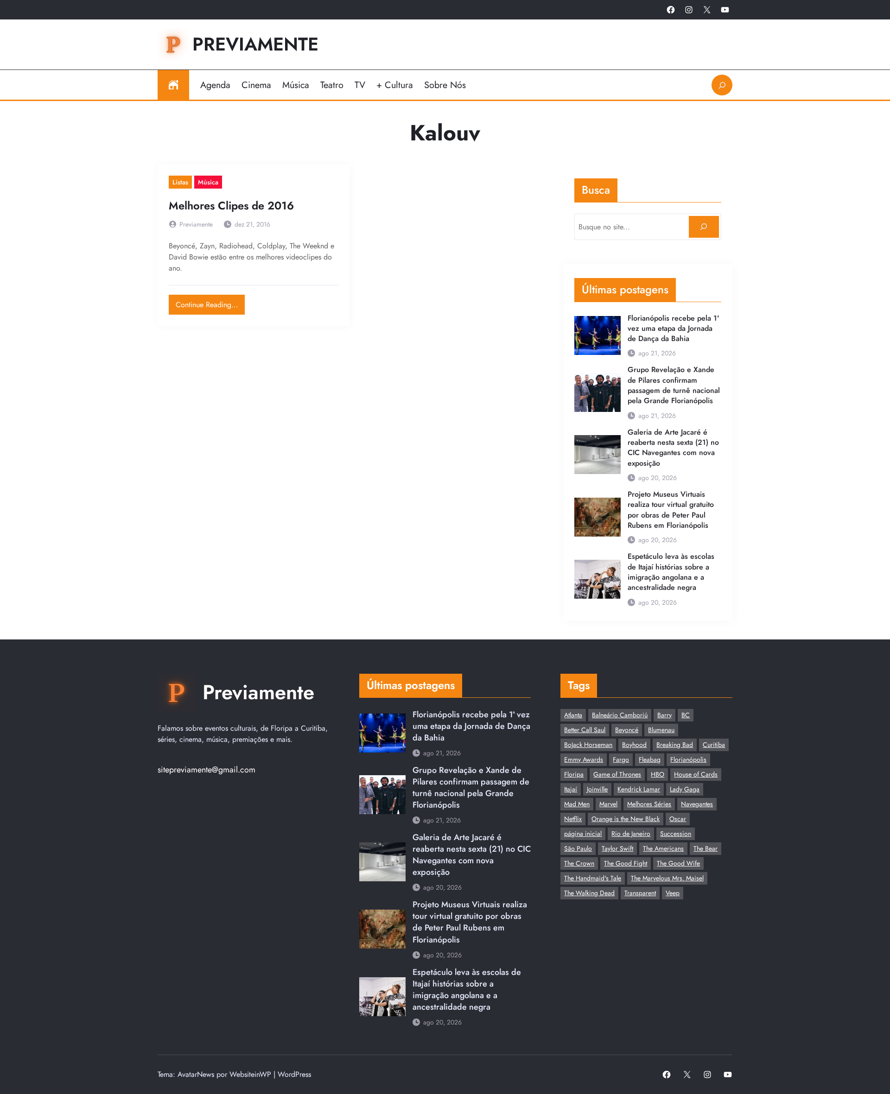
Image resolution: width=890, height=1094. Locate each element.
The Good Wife (678, 863)
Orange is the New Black (625, 818)
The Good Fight (625, 863)
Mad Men (577, 804)
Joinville (597, 789)
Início (173, 85)
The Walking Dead (589, 893)
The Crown (579, 863)
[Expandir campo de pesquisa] (722, 85)
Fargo (621, 759)
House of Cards (696, 774)
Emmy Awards (583, 759)
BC (685, 715)
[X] (706, 9)
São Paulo (578, 848)
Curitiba (714, 744)
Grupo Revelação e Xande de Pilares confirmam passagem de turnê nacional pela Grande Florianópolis (674, 385)
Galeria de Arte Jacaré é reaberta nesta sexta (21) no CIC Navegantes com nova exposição (673, 447)
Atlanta (573, 715)
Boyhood (634, 744)
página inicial (583, 833)
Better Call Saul (584, 729)
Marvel (608, 804)
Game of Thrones (617, 774)
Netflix (573, 818)
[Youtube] (725, 9)
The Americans (663, 848)
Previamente (255, 44)
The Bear (705, 848)
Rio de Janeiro (630, 833)
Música (208, 182)
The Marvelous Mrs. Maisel (667, 878)
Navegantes (697, 804)
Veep (673, 893)
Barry (664, 715)
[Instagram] (688, 9)
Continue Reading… (210, 302)
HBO (657, 774)
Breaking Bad (674, 744)
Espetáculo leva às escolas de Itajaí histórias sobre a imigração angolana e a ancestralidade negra (671, 572)
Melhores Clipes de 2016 (231, 206)
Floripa (574, 774)
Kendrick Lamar (638, 789)
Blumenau (661, 729)
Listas (180, 182)
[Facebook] (670, 9)
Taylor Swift (617, 848)
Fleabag (650, 759)
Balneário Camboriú (620, 715)
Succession (675, 833)
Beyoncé (626, 729)
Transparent (640, 893)
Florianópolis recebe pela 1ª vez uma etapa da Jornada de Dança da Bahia (673, 328)
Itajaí (570, 789)
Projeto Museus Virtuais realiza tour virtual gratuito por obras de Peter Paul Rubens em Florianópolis (671, 510)
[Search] (704, 227)
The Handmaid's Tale (592, 878)
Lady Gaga (684, 789)
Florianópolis (688, 759)
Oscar (677, 818)
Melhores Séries (649, 804)
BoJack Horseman (588, 744)
